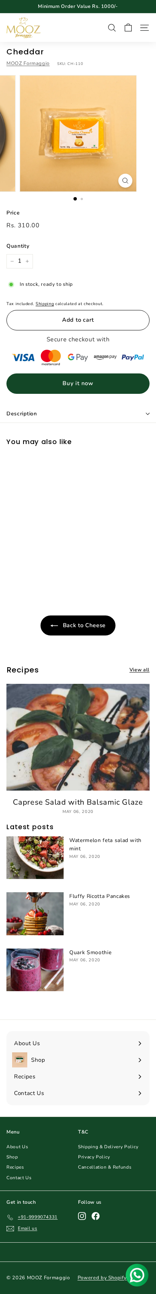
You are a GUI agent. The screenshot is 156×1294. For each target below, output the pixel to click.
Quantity (17, 246)
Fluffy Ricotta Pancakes (99, 896)
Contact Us (19, 1178)
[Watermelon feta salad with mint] (35, 857)
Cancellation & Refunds (104, 1167)
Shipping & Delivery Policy (108, 1147)
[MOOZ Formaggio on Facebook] (96, 1216)
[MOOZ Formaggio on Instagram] (82, 1216)
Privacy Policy (94, 1157)
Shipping (45, 304)
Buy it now (78, 383)
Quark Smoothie (90, 952)
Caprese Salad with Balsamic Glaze (78, 802)
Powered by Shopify (102, 1277)
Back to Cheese (83, 625)
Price (13, 212)
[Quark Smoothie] (35, 970)
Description (21, 413)
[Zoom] (126, 181)
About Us (17, 1147)
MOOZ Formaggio (28, 63)
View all (139, 669)
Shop (12, 1157)
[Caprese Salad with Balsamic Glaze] (78, 737)
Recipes (15, 1167)
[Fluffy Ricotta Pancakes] (35, 913)
